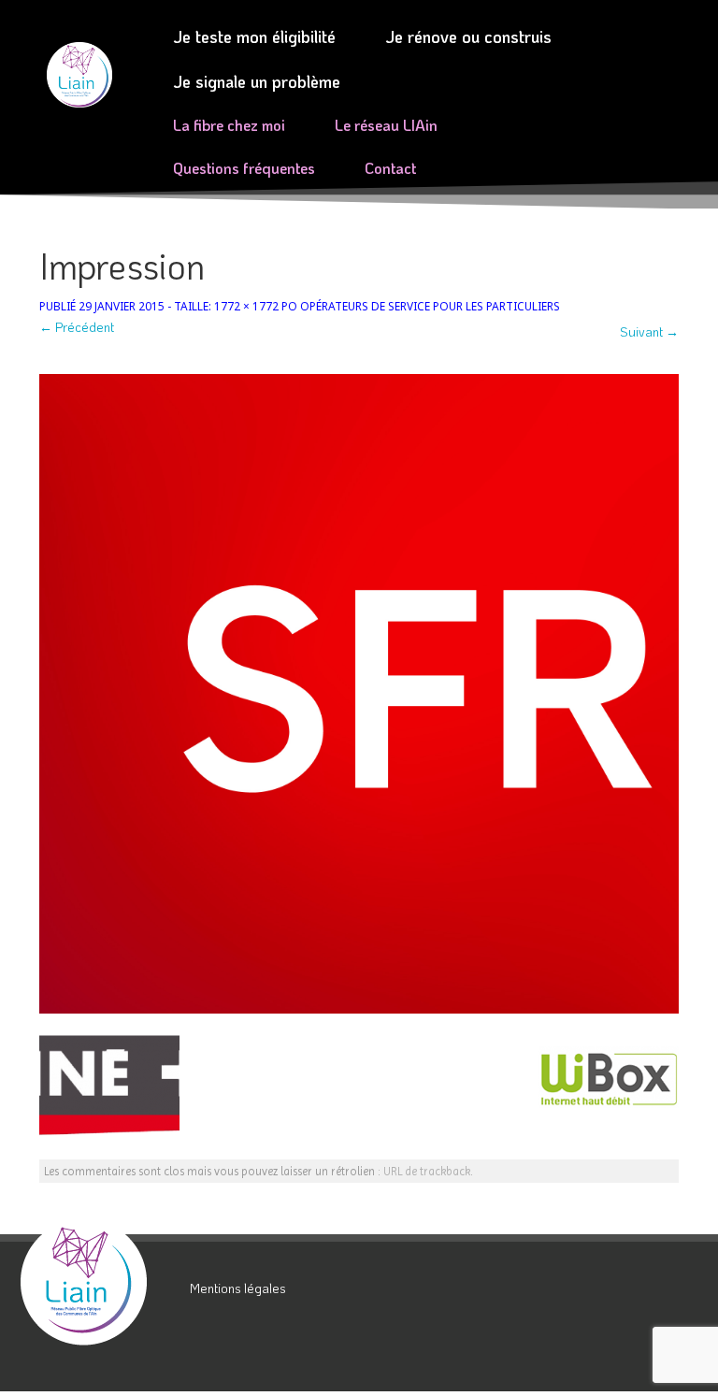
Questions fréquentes (244, 168)
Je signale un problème (256, 81)
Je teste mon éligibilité (254, 36)
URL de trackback (426, 1171)
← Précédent (76, 327)
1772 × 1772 (246, 305)
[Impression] (359, 694)
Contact (390, 168)
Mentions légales (238, 1288)
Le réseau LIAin (386, 125)
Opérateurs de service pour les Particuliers (430, 305)
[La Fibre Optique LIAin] (98, 1282)
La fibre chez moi (229, 125)
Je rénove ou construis (468, 36)
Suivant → (649, 331)
